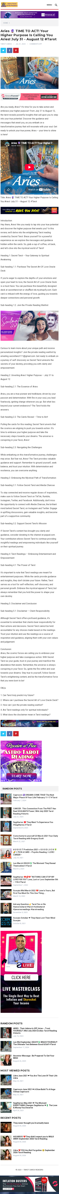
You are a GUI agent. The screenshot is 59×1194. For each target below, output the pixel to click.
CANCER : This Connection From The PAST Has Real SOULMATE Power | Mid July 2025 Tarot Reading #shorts (34, 811)
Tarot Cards (6, 44)
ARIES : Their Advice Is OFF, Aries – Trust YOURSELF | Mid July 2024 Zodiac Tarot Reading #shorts (35, 1030)
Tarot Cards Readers (33, 1170)
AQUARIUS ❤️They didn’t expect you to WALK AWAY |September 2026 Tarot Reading (33, 1138)
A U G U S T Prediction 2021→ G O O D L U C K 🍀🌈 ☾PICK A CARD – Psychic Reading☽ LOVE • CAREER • (35, 852)
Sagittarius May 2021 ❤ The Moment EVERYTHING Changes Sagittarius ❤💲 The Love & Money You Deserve (35, 1105)
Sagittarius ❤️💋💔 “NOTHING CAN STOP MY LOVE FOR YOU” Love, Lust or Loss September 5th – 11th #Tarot (35, 879)
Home (5, 23)
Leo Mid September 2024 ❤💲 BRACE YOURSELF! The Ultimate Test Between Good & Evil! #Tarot (35, 1043)
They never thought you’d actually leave (31, 1123)
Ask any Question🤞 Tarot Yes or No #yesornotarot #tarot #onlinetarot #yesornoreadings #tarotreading (29, 906)
